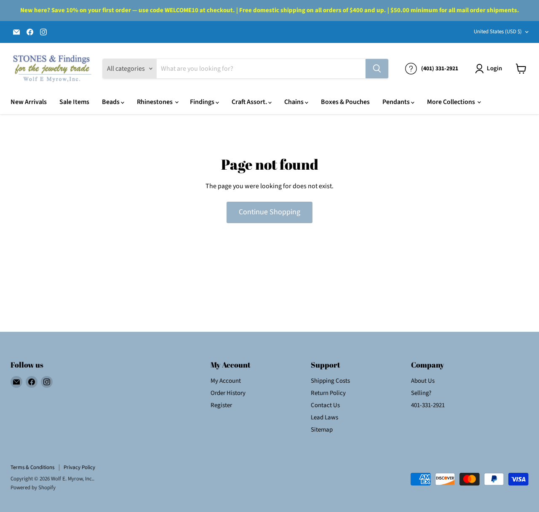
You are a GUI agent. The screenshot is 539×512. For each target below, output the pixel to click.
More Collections (451, 102)
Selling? (421, 393)
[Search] (377, 68)
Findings (203, 102)
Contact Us (325, 405)
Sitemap (322, 429)
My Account (226, 380)
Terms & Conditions (32, 467)
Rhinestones (155, 102)
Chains (294, 102)
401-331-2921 (428, 405)
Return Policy (328, 393)
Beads (111, 102)
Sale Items (74, 102)
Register (221, 405)
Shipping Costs (330, 380)
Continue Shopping (269, 212)
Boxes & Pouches (345, 102)
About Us (423, 380)
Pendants (396, 102)
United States (498, 31)
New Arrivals (29, 102)
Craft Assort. (250, 102)
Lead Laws (324, 417)
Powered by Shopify (33, 487)
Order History (228, 393)
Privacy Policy (79, 467)
